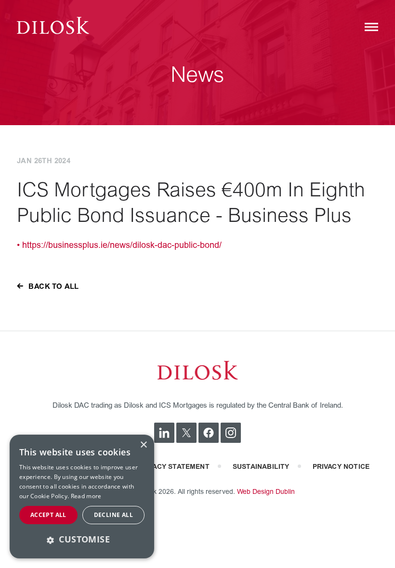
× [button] (143, 445)
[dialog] (82, 496)
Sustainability (261, 467)
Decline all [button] (113, 515)
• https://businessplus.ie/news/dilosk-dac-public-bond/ (119, 245)
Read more (86, 496)
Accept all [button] (48, 515)
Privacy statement (173, 467)
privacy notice (341, 467)
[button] (82, 539)
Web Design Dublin (266, 492)
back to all (53, 286)
